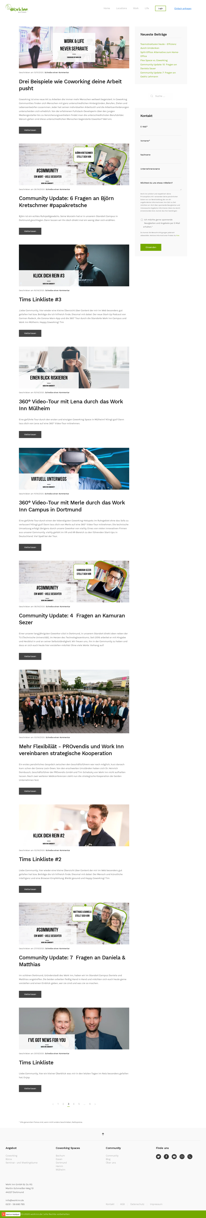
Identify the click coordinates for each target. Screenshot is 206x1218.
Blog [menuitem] (108, 1159)
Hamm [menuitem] (59, 1166)
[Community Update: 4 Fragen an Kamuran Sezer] (74, 581)
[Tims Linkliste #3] (74, 265)
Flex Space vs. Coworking (154, 60)
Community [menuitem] (112, 1155)
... (84, 1104)
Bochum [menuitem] (60, 1155)
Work (136, 8)
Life (147, 8)
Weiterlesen (30, 130)
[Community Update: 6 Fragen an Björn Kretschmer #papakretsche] (74, 164)
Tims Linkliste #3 (40, 299)
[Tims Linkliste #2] (74, 825)
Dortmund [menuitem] (61, 1162)
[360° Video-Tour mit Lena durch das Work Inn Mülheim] (74, 367)
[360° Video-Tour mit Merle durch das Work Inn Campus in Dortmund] (74, 468)
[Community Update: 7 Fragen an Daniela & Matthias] (74, 923)
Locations (121, 8)
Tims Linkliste (36, 1062)
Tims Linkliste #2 (40, 859)
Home (107, 8)
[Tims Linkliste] (74, 1028)
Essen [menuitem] (59, 1159)
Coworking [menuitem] (11, 1155)
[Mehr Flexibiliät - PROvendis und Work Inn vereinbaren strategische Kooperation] (74, 701)
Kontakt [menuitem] (110, 1204)
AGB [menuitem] (122, 1204)
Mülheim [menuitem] (60, 1169)
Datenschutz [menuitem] (137, 1204)
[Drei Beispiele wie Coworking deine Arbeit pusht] (74, 47)
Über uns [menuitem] (111, 1162)
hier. (178, 235)
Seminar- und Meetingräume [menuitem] (21, 1162)
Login (160, 8)
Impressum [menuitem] (156, 1204)
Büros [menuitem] (9, 1159)
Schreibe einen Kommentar (57, 72)
